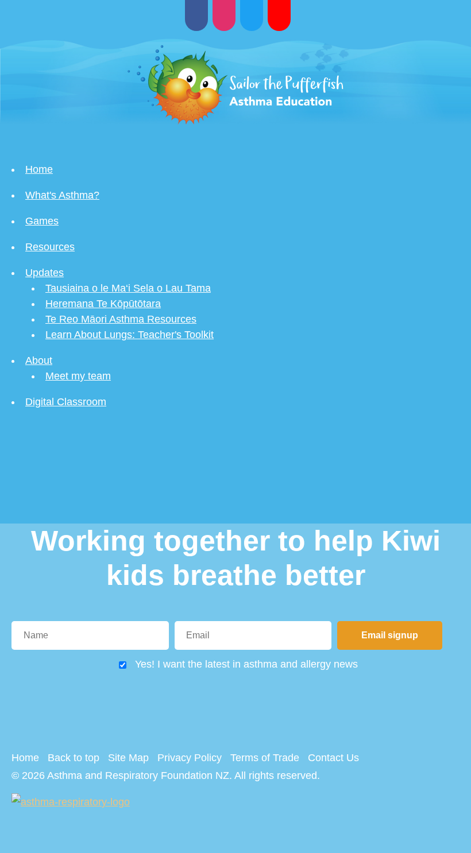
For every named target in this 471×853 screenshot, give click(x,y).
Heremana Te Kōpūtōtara (103, 303)
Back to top (73, 757)
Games (42, 221)
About (38, 360)
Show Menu (18, 97)
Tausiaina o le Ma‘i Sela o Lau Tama (128, 288)
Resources (50, 247)
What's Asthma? (62, 195)
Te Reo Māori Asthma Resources (120, 319)
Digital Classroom (65, 402)
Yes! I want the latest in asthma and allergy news (246, 664)
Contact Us (333, 757)
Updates (44, 272)
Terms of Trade (264, 757)
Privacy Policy (189, 757)
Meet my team (78, 376)
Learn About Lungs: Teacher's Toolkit (129, 334)
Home (39, 169)
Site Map (128, 757)
